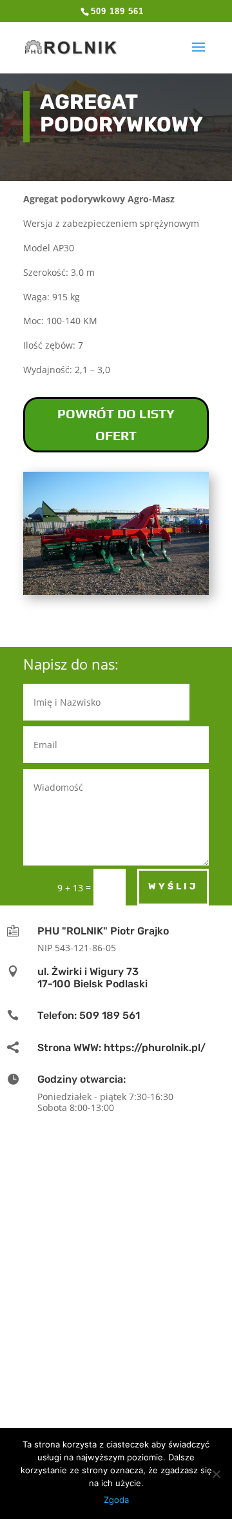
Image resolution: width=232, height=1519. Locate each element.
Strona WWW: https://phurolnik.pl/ (121, 1047)
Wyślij (173, 886)
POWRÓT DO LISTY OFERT (116, 424)
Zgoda (116, 1500)
